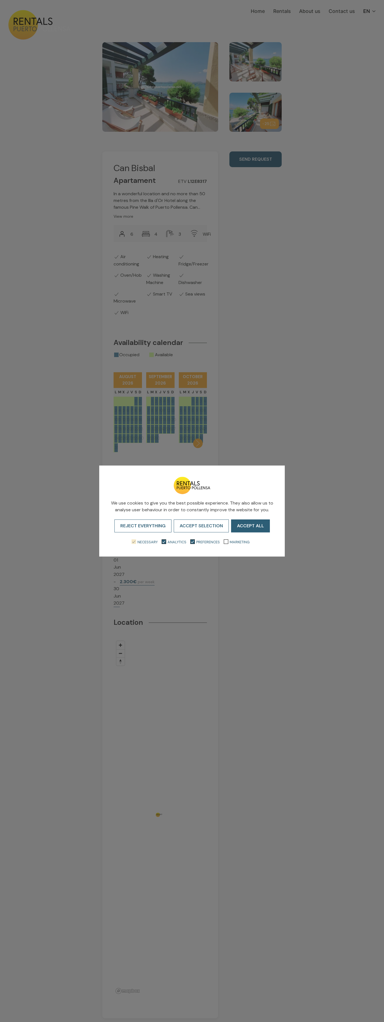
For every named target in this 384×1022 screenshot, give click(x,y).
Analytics (177, 542)
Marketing (240, 542)
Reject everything (143, 526)
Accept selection (201, 526)
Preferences (208, 542)
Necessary (147, 542)
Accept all (250, 526)
